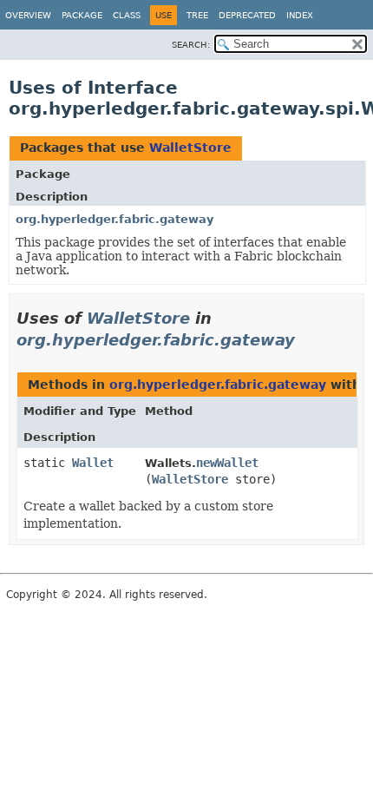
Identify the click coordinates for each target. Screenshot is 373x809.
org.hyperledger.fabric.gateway (114, 219)
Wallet (93, 463)
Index (299, 15)
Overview (28, 15)
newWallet (227, 463)
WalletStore (190, 148)
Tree (197, 15)
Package (82, 15)
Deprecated (247, 15)
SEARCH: (191, 44)
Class (127, 15)
